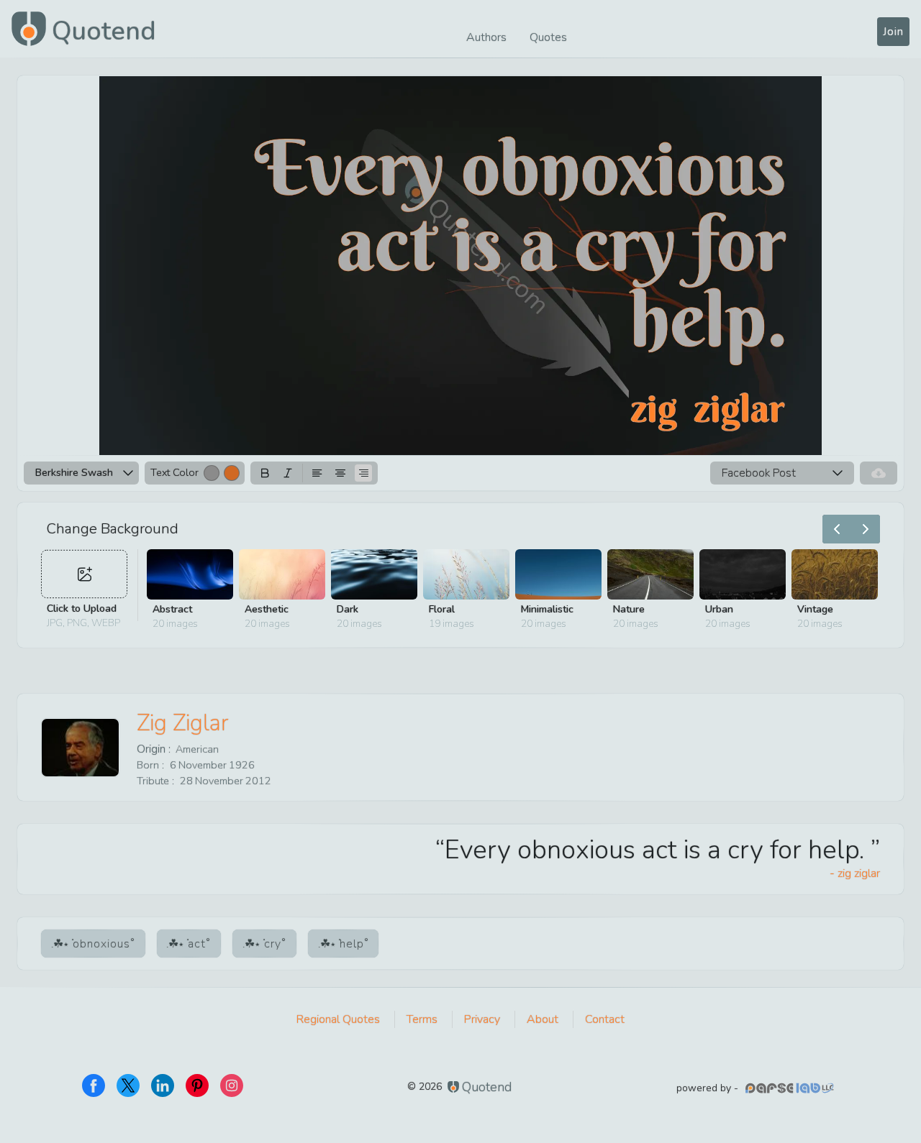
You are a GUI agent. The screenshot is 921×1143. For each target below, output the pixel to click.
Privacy (482, 1019)
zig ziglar (183, 722)
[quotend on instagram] (231, 1085)
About (542, 1019)
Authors (486, 37)
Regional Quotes (338, 1019)
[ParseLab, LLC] (791, 1088)
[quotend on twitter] (128, 1085)
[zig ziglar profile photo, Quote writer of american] (80, 747)
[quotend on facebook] (93, 1085)
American (197, 749)
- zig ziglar (855, 873)
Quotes (548, 37)
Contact (605, 1019)
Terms (422, 1019)
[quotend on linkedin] (162, 1085)
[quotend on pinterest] (197, 1085)
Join (893, 32)
